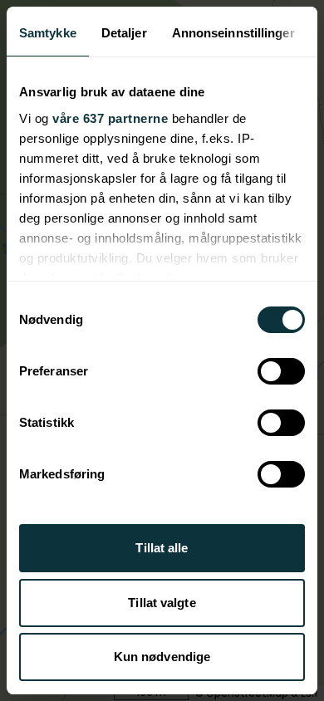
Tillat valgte (161, 603)
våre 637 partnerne (110, 118)
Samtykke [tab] (47, 33)
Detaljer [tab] (124, 33)
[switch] (281, 371)
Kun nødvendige (162, 657)
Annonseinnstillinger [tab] (233, 33)
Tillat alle (161, 548)
